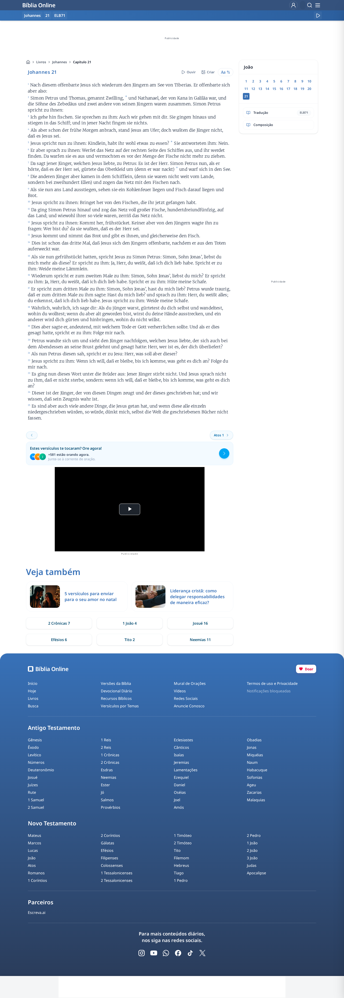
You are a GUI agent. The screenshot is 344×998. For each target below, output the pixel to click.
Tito (177, 850)
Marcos (34, 843)
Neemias (108, 777)
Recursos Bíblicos (116, 698)
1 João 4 (130, 623)
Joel (177, 799)
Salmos (107, 799)
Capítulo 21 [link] (82, 62)
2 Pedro (254, 835)
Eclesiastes (183, 739)
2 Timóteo (183, 843)
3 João (252, 858)
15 (274, 88)
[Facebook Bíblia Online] (178, 953)
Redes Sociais (186, 698)
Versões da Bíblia (116, 683)
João (32, 858)
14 (267, 88)
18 (295, 88)
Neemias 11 (200, 639)
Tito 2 (129, 639)
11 (246, 88)
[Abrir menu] (317, 5)
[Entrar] (293, 5)
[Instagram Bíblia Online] (141, 953)
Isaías (179, 754)
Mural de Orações (190, 683)
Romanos (36, 873)
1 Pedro (181, 880)
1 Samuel (36, 799)
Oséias (180, 792)
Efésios (107, 850)
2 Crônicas (110, 762)
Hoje (32, 691)
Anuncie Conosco (189, 706)
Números (36, 762)
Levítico (34, 754)
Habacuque (257, 769)
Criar (211, 72)
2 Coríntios (110, 835)
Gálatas (107, 843)
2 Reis (106, 747)
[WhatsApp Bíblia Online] (166, 953)
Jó (102, 792)
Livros (41, 62)
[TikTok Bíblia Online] (190, 953)
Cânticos (181, 747)
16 (281, 88)
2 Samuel (36, 807)
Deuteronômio (41, 769)
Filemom (181, 858)
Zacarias (254, 792)
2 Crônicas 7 (59, 623)
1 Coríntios (37, 880)
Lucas (33, 850)
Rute (32, 792)
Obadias (254, 739)
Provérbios (110, 807)
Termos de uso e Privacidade (272, 683)
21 (47, 15)
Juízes (33, 784)
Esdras (107, 769)
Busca (33, 706)
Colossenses (112, 865)
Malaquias (256, 799)
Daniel (179, 784)
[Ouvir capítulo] (318, 15)
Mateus (34, 835)
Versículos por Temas (120, 706)
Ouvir (191, 72)
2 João (252, 850)
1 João (252, 843)
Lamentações (186, 769)
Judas (251, 865)
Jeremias (181, 762)
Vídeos (180, 691)
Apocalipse (256, 873)
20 (309, 88)
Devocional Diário (116, 691)
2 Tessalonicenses (116, 880)
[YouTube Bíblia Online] (153, 953)
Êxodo (33, 747)
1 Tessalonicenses (116, 873)
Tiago (179, 873)
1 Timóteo (183, 835)
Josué (32, 777)
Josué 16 (200, 623)
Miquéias (255, 754)
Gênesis (35, 739)
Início (32, 683)
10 (309, 81)
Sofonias (254, 777)
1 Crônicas (110, 754)
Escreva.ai (36, 912)
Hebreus (181, 865)
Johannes (59, 62)
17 (288, 88)
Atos (32, 865)
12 (253, 88)
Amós (179, 807)
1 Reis (106, 739)
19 (302, 88)
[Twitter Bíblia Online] (202, 953)
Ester (105, 784)
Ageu (251, 784)
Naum (252, 762)
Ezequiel (181, 777)
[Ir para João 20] (31, 435)
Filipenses (109, 858)
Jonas (251, 747)
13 (260, 88)
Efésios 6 (59, 639)
